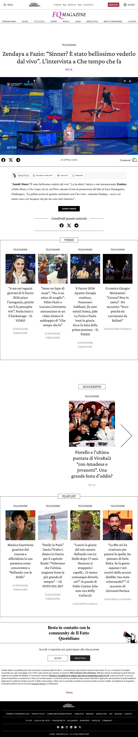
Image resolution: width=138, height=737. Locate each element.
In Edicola (57, 5)
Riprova (69, 692)
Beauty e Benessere (113, 21)
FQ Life (25, 21)
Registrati (80, 658)
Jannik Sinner (69, 209)
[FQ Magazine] (69, 15)
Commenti (125, 160)
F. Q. (70, 69)
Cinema (54, 21)
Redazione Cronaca (119, 329)
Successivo (92, 387)
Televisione (39, 21)
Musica (66, 21)
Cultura (132, 21)
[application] (69, 116)
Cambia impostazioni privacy (59, 714)
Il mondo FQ (87, 5)
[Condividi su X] (11, 160)
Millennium (72, 5)
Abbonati (113, 4)
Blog (64, 5)
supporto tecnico (38, 684)
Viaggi (78, 21)
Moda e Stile (92, 21)
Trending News (9, 21)
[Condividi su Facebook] (3, 160)
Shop (80, 5)
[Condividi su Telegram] (18, 160)
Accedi (57, 658)
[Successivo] (126, 435)
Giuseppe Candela (86, 604)
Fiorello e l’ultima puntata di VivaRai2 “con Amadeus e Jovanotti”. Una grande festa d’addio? (92, 464)
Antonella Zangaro (119, 599)
